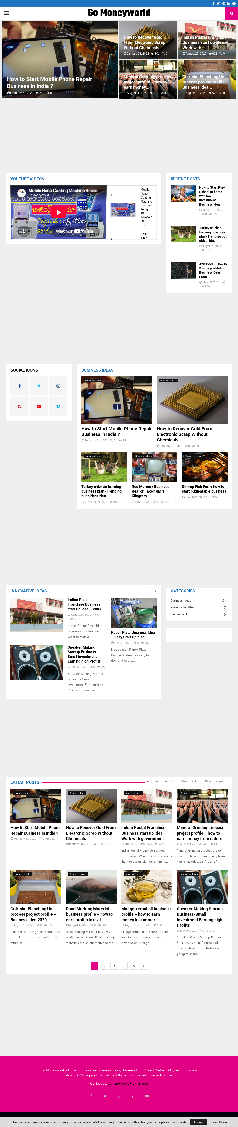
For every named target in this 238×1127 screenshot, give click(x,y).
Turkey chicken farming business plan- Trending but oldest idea (101, 491)
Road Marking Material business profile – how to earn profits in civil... (89, 914)
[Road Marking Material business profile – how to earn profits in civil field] (91, 887)
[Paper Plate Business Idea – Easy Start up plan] (134, 613)
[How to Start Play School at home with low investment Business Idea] (183, 193)
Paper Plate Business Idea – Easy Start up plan (133, 634)
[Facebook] (91, 1096)
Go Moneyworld (119, 13)
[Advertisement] (122, 134)
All (149, 781)
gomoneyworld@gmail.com (128, 1083)
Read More (218, 1122)
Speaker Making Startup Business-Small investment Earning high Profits (84, 654)
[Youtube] (147, 1096)
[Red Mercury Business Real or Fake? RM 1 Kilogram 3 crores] (154, 467)
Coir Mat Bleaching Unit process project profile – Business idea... (205, 82)
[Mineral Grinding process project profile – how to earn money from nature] (202, 806)
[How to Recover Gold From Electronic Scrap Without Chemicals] (192, 400)
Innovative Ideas (182, 614)
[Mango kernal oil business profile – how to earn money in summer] (146, 887)
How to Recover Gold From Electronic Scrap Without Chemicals (144, 42)
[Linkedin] (133, 1096)
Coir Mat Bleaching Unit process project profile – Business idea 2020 (33, 914)
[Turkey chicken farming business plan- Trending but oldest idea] (183, 234)
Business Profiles (182, 607)
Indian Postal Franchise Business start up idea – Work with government (143, 833)
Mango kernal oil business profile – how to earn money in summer (146, 914)
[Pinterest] (119, 1096)
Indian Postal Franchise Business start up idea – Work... (86, 604)
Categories (183, 590)
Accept (199, 1122)
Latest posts (24, 782)
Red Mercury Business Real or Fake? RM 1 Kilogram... (150, 491)
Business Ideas (93, 380)
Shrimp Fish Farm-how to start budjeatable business (204, 488)
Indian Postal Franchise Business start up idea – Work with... (204, 42)
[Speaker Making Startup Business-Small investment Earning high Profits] (36, 662)
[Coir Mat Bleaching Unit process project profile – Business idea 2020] (35, 887)
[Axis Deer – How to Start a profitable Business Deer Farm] (183, 270)
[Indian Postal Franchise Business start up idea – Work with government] (36, 615)
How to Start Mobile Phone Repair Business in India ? (116, 431)
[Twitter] (105, 1096)
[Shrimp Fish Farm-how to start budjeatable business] (205, 467)
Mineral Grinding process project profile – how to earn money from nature (200, 833)
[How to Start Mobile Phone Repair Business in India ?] (116, 400)
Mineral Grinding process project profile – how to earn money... (147, 82)
